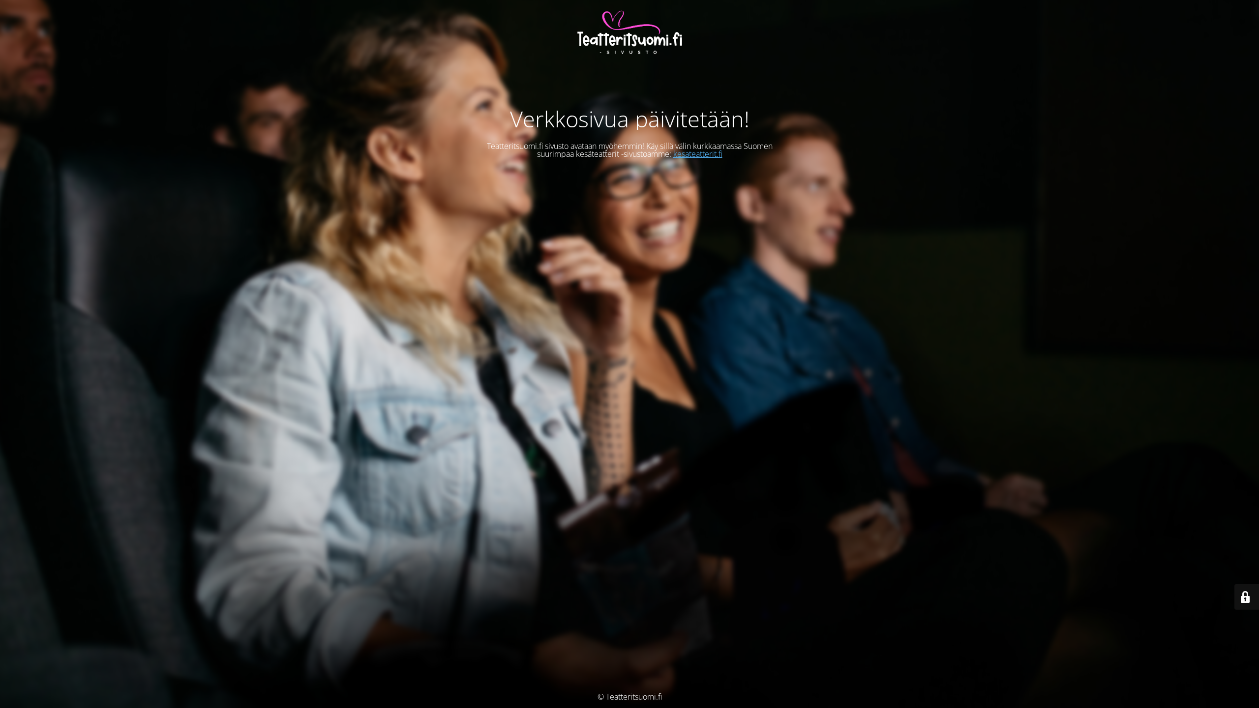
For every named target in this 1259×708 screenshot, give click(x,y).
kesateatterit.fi (697, 153)
